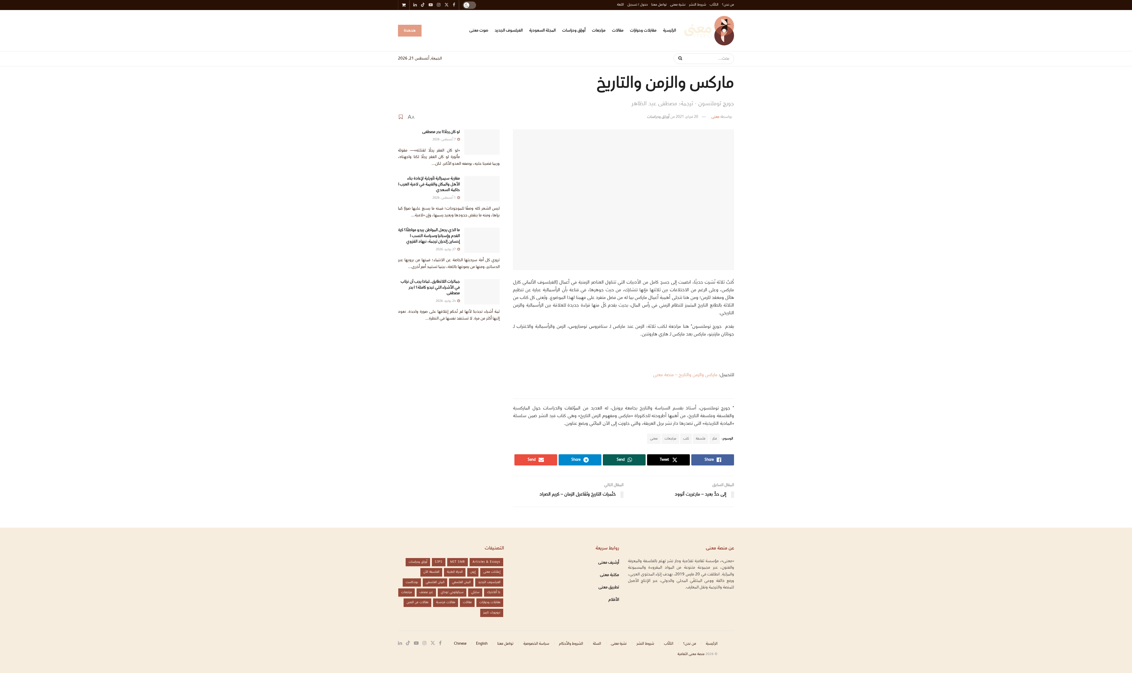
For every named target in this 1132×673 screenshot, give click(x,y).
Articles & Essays (486, 562)
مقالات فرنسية (445, 602)
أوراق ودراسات (573, 30)
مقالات (617, 30)
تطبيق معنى (608, 587)
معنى (715, 117)
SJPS (438, 562)
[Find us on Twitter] (432, 643)
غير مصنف (426, 592)
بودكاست (412, 582)
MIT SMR (457, 562)
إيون (472, 572)
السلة (597, 643)
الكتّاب (714, 5)
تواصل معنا (659, 5)
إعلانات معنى (491, 572)
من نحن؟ (728, 5)
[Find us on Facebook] (440, 643)
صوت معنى (478, 30)
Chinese (460, 643)
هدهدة (410, 30)
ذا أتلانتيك (493, 592)
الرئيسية (669, 30)
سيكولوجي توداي (452, 592)
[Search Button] (678, 58)
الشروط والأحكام (571, 643)
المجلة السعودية (542, 30)
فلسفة (700, 439)
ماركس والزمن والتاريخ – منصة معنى (685, 375)
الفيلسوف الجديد (509, 30)
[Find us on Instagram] (424, 643)
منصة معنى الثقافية (691, 654)
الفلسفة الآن (431, 572)
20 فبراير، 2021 (687, 117)
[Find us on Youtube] (416, 643)
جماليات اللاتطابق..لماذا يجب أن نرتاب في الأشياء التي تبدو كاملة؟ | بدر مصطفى (430, 287)
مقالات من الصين (417, 602)
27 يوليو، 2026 (446, 249)
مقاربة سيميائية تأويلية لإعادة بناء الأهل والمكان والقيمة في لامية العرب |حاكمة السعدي (429, 184)
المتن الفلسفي (461, 582)
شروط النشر (697, 5)
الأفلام (613, 600)
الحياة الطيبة (455, 572)
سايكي (475, 592)
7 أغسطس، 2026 (444, 139)
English (482, 643)
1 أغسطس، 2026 (444, 198)
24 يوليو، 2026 (446, 301)
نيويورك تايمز (491, 612)
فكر (714, 439)
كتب (686, 439)
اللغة (620, 5)
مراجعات (599, 30)
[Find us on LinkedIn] (400, 643)
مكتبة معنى (609, 575)
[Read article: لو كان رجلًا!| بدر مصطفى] (482, 142)
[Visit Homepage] (709, 30)
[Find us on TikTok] (422, 6)
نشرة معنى (677, 5)
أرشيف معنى (608, 562)
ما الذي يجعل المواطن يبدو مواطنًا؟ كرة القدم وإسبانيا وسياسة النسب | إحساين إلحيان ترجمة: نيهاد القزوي (429, 236)
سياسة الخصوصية (536, 643)
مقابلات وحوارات (643, 30)
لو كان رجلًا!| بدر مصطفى (441, 132)
